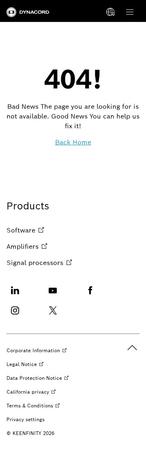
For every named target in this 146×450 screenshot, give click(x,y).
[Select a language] (110, 12)
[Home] (27, 12)
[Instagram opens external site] (15, 315)
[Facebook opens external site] (90, 295)
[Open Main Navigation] (130, 12)
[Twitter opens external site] (52, 315)
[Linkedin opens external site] (15, 295)
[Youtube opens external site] (52, 295)
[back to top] (132, 348)
